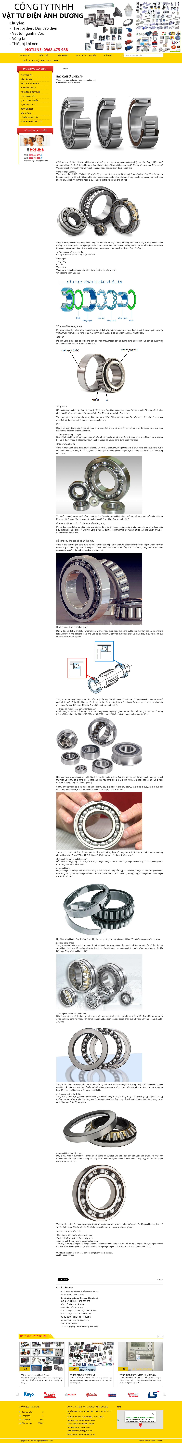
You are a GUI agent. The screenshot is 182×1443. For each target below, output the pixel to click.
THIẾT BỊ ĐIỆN (26, 75)
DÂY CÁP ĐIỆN (27, 79)
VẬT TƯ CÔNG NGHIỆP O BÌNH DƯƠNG (75, 1317)
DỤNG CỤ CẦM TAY (29, 105)
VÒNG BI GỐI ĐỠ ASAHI (30, 92)
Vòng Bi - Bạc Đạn (74, 83)
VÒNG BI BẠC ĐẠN (28, 88)
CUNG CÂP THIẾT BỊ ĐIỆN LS (71, 1307)
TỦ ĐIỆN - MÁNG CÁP (29, 117)
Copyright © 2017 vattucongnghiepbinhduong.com (36, 1441)
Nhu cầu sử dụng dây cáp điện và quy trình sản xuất (79, 1298)
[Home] (91, 26)
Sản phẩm (63, 55)
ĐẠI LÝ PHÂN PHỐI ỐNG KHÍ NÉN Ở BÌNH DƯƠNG (79, 1291)
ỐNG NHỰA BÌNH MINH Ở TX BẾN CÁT (75, 1301)
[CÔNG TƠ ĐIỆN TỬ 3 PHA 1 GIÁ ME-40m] (41, 1356)
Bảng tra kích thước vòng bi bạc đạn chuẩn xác (77, 1241)
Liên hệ (108, 55)
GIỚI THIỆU (44, 55)
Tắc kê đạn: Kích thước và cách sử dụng (74, 1235)
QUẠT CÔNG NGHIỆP (86, 55)
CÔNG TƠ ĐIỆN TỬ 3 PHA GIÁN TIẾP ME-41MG (91, 1375)
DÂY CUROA (26, 113)
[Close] (153, 1414)
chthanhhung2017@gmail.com (36, 161)
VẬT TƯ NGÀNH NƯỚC (30, 84)
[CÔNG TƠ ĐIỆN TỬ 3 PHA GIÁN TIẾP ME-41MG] (91, 1356)
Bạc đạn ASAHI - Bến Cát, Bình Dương (74, 1320)
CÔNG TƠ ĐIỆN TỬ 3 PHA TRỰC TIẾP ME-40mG (78, 1310)
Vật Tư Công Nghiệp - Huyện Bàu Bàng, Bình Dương (79, 1326)
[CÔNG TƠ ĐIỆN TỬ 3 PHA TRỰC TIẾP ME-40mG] (140, 1356)
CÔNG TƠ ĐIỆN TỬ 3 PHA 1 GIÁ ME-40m (75, 1313)
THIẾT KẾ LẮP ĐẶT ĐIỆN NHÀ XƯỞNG (41, 60)
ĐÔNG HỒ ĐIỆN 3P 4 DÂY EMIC (72, 1304)
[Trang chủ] (59, 68)
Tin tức (65, 68)
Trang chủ (24, 55)
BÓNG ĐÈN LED (27, 109)
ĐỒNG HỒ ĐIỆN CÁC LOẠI (31, 122)
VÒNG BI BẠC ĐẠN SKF (69, 1323)
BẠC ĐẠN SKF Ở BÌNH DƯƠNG (72, 1294)
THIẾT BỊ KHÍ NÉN (28, 96)
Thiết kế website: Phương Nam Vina (151, 1441)
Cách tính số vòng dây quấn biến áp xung (75, 1238)
